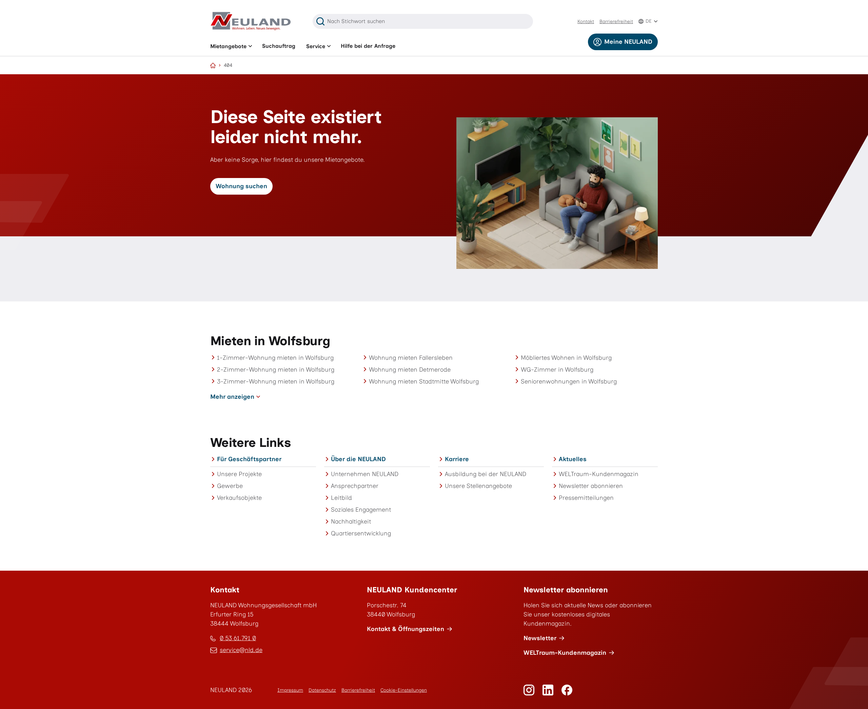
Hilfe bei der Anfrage (368, 46)
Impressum (290, 690)
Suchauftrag (278, 46)
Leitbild (341, 497)
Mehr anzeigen (232, 396)
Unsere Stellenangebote (478, 486)
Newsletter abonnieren (591, 486)
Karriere (457, 459)
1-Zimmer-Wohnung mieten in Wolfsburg (275, 357)
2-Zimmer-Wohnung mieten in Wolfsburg (275, 369)
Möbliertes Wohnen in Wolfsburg (566, 357)
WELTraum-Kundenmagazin (598, 474)
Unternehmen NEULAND (364, 474)
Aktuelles (573, 459)
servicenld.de (241, 650)
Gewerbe (230, 486)
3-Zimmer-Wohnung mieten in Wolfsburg (275, 381)
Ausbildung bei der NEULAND (485, 474)
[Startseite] (213, 65)
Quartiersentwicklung (361, 533)
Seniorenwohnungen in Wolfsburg (569, 381)
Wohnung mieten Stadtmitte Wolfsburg (424, 381)
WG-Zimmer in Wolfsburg (557, 369)
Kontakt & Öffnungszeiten (405, 629)
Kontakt (585, 21)
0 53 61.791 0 (238, 638)
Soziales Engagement (361, 509)
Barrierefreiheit (616, 21)
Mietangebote (228, 46)
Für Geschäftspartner (249, 459)
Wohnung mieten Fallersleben (411, 357)
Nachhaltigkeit (351, 521)
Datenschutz (322, 690)
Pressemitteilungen (586, 497)
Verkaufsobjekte (239, 497)
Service (315, 46)
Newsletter (540, 638)
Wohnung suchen (241, 186)
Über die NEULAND (358, 459)
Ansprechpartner (354, 486)
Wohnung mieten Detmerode (410, 369)
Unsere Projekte (239, 474)
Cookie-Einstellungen (403, 690)
